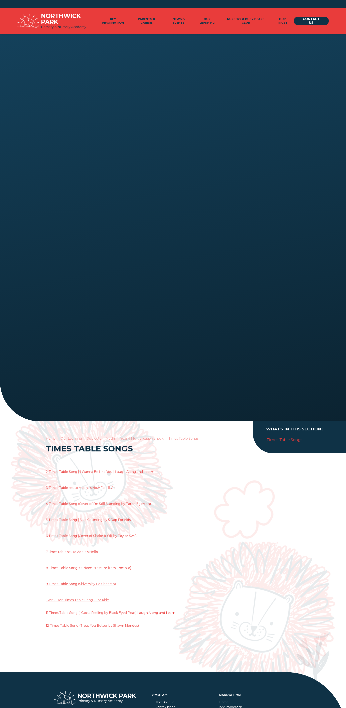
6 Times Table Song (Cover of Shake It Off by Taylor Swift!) (92, 536)
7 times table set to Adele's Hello (72, 552)
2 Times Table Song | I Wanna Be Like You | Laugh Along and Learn (99, 472)
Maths (111, 438)
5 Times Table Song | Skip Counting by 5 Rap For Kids (88, 520)
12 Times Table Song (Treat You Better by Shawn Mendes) (92, 625)
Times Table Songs (183, 438)
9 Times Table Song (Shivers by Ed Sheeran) (81, 584)
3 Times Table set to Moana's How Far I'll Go (81, 488)
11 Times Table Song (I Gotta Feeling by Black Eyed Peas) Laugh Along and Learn (110, 613)
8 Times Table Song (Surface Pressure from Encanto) (88, 568)
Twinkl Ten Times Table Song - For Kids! (77, 600)
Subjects (94, 438)
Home (51, 438)
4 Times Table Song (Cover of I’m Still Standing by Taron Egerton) (98, 504)
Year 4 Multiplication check (142, 438)
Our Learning (71, 438)
